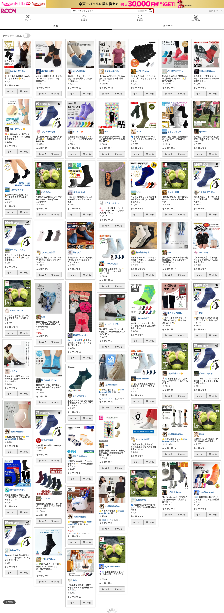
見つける (84, 18)
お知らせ (140, 18)
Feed (28, 18)
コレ (11, 91)
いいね (25, 91)
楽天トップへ (216, 10)
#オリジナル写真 (75, 340)
